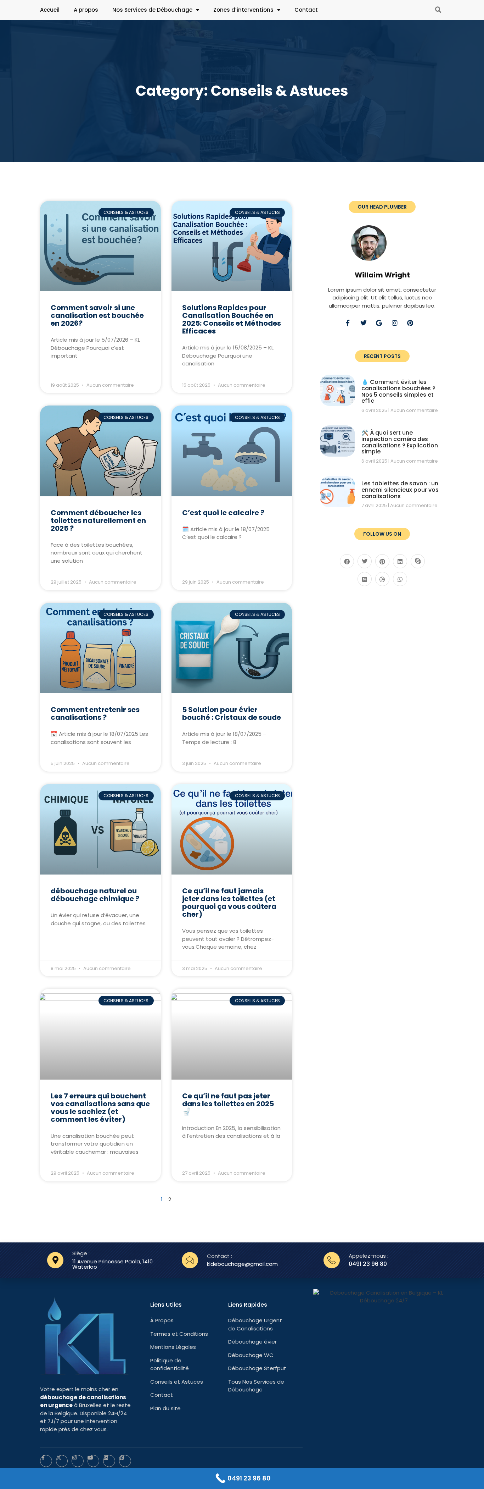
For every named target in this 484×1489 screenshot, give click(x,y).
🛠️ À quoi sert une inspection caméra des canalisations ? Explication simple (399, 442)
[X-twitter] (62, 1461)
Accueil (50, 10)
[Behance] (365, 579)
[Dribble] (382, 579)
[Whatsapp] (400, 579)
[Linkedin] (109, 1461)
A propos (86, 10)
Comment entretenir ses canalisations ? (95, 713)
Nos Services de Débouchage (152, 10)
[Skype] (418, 561)
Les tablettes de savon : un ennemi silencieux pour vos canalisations (400, 489)
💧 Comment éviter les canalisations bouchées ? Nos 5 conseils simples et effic (398, 391)
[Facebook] (347, 561)
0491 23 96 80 (368, 1264)
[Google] (382, 326)
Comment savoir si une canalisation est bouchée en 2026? (97, 315)
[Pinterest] (413, 326)
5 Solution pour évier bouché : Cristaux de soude (231, 713)
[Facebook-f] (351, 326)
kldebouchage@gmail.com (242, 1264)
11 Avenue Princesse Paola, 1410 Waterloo (112, 1264)
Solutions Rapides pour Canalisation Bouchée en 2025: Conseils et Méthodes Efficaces (231, 319)
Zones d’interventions (243, 10)
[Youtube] (94, 1461)
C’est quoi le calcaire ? (223, 513)
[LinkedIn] (400, 561)
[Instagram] (398, 326)
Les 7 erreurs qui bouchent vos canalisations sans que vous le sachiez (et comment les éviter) (100, 1107)
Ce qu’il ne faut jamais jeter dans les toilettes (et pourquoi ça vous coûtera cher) (229, 902)
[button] (438, 10)
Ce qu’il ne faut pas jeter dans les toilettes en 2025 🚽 (228, 1103)
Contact (306, 10)
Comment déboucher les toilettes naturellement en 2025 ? (98, 520)
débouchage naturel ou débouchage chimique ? (95, 895)
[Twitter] (366, 326)
